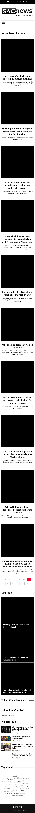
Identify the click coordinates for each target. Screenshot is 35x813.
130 (24, 579)
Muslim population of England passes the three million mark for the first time (17, 131)
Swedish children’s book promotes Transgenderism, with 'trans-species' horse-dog (17, 239)
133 (12, 583)
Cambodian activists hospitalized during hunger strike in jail (17, 691)
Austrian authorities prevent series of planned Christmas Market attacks (17, 454)
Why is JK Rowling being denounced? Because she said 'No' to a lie (17, 509)
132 (7, 583)
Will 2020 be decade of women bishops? (17, 346)
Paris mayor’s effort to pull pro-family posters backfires (17, 77)
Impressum (17, 807)
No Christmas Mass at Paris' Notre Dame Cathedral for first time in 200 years (17, 400)
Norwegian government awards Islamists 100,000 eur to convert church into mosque (17, 563)
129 (19, 579)
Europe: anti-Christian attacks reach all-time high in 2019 (17, 293)
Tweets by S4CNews (7, 715)
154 (22, 583)
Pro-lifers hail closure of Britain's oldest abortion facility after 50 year (17, 185)
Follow (17, 2)
